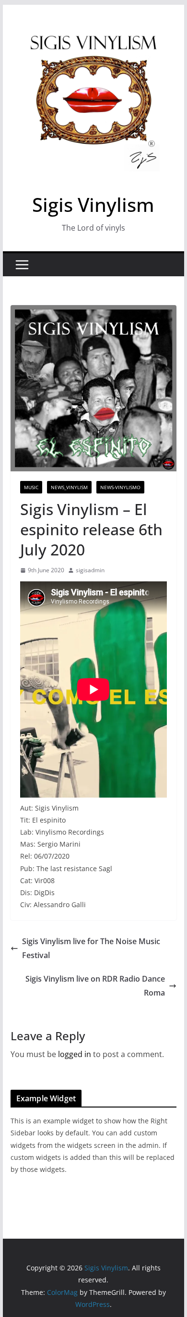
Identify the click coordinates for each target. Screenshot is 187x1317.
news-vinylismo (120, 487)
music (31, 487)
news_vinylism (69, 487)
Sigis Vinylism (93, 204)
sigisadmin (90, 570)
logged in (74, 1054)
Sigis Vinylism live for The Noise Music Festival (91, 948)
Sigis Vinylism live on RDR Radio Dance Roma (95, 985)
